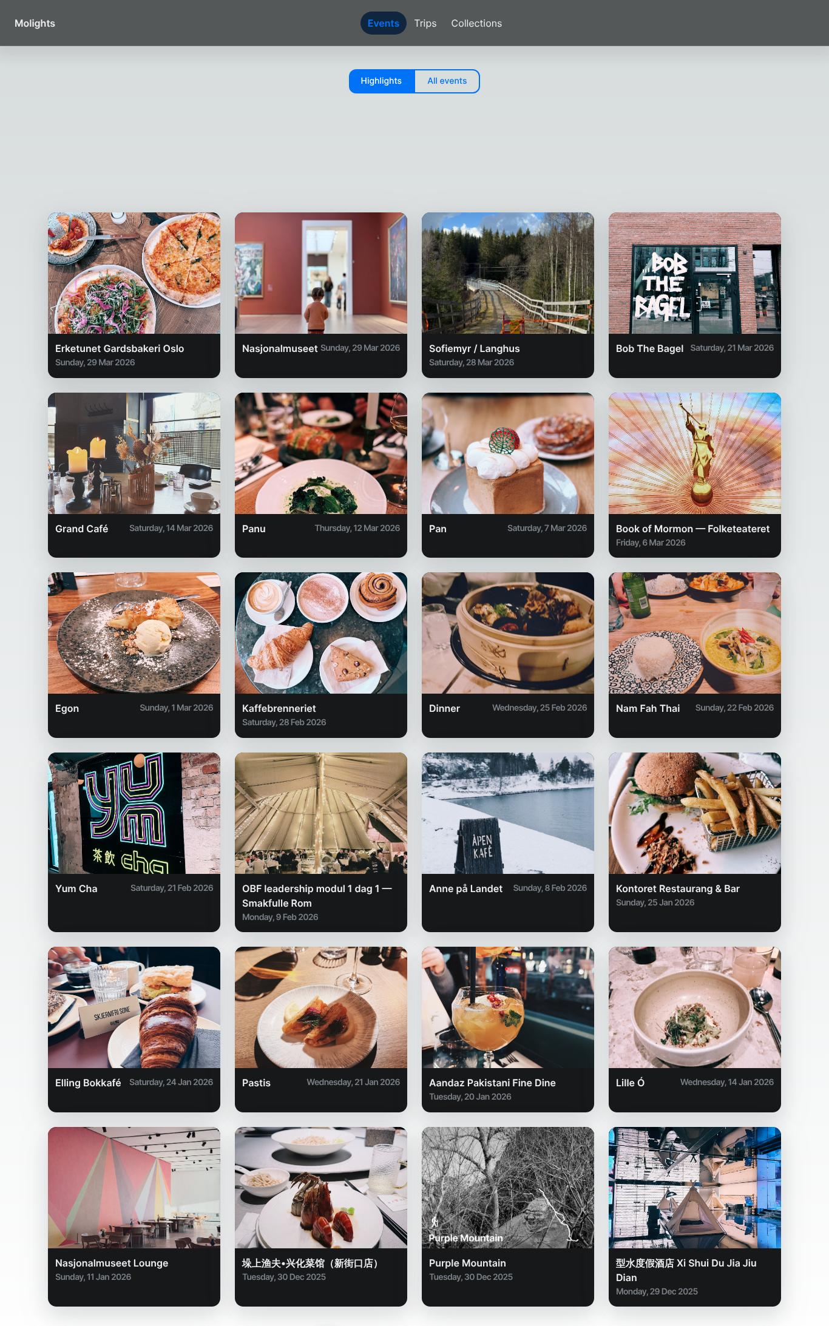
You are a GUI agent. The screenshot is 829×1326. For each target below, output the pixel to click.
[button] (381, 81)
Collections (477, 23)
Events (384, 23)
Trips (425, 23)
